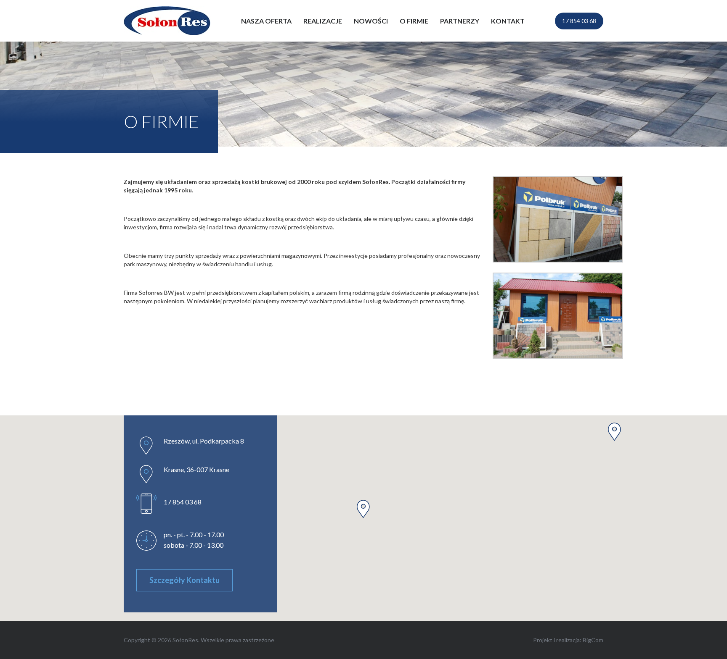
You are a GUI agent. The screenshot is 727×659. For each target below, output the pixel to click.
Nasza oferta (266, 21)
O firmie (414, 21)
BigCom (593, 639)
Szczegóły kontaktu (184, 580)
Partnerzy (459, 21)
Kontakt (508, 21)
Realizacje (322, 21)
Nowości (371, 21)
